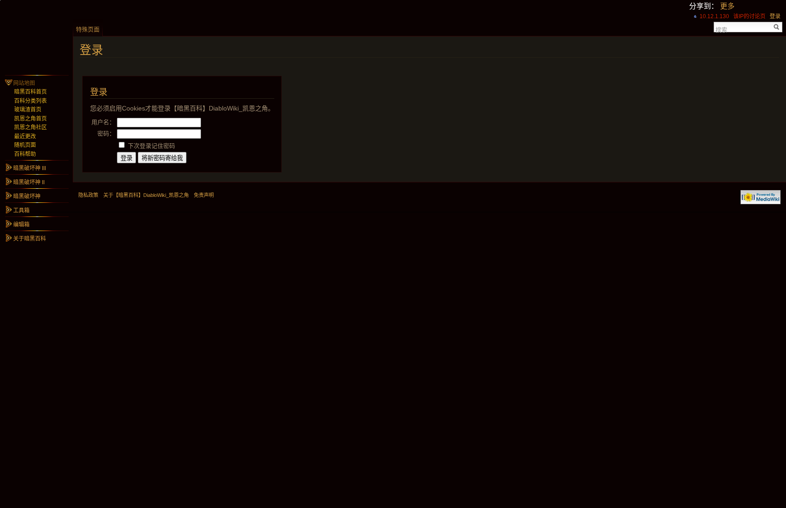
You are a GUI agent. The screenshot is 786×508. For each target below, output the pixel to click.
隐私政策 (88, 195)
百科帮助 (25, 154)
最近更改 (25, 136)
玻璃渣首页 (27, 109)
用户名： (103, 122)
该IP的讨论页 (749, 16)
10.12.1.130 (714, 16)
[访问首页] (36, 36)
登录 (775, 16)
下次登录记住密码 (151, 145)
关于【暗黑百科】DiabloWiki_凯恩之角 (146, 195)
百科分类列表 (30, 101)
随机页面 (25, 145)
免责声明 (204, 195)
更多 (727, 6)
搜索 (721, 29)
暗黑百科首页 (30, 92)
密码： (106, 133)
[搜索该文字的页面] (776, 27)
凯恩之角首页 (30, 119)
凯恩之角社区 (30, 127)
